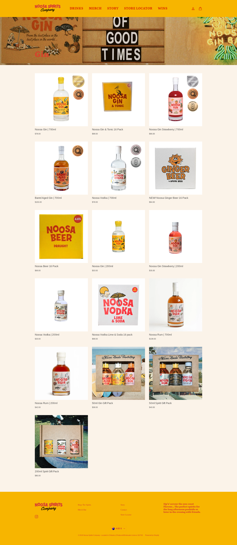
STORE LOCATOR (138, 8)
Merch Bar (82, 510)
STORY (113, 8)
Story (123, 505)
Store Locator (126, 515)
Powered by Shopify (152, 535)
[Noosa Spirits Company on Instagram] (36, 516)
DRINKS (76, 8)
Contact (124, 510)
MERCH (95, 8)
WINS (162, 8)
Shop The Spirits (84, 505)
